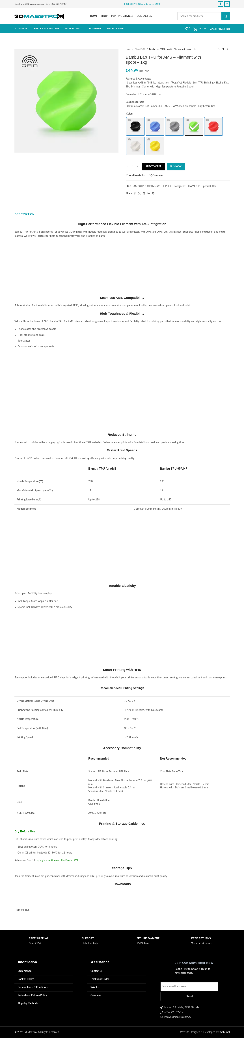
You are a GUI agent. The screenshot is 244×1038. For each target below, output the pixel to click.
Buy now (176, 166)
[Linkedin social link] (148, 193)
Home (128, 49)
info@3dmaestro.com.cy (32, 4)
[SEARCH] (225, 16)
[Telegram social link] (153, 193)
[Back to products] (223, 49)
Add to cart (153, 166)
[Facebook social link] (220, 4)
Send (189, 996)
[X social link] (139, 193)
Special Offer (209, 186)
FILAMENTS (140, 49)
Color (129, 114)
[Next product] (227, 49)
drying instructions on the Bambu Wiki (57, 860)
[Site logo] (39, 16)
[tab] (24, 214)
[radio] (135, 126)
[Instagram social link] (227, 4)
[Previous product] (219, 49)
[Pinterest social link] (144, 193)
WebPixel (224, 1032)
